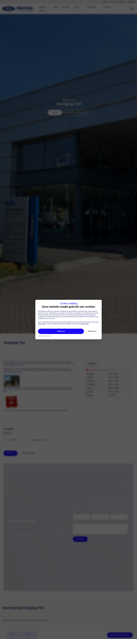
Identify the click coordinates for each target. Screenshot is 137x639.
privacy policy (42, 324)
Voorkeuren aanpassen (44, 335)
